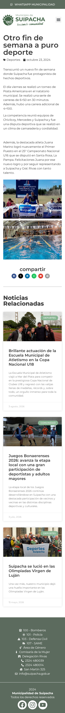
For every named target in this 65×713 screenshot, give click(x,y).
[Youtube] (42, 704)
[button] (58, 20)
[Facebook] (22, 704)
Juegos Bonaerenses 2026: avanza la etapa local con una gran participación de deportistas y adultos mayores (29, 467)
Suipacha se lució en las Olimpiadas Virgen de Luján (32, 571)
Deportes (13, 59)
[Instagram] (32, 704)
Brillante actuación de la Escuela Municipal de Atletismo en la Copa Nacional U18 (32, 357)
